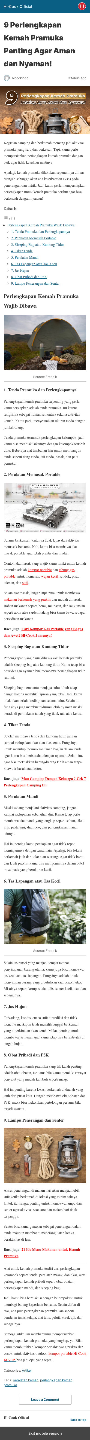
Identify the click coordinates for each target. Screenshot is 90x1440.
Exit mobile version (45, 1433)
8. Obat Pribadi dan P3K (29, 276)
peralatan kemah (25, 1380)
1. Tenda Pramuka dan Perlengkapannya (40, 231)
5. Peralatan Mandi (25, 257)
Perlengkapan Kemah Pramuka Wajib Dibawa (41, 224)
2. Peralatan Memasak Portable (33, 237)
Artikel (26, 1370)
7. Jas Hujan (20, 270)
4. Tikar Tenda (22, 250)
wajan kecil (49, 576)
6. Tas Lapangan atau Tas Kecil (34, 263)
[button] (9, 218)
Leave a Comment (45, 1399)
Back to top (78, 1420)
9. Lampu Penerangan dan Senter (35, 283)
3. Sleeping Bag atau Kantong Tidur (37, 244)
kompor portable (40, 569)
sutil (25, 582)
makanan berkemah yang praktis (27, 599)
